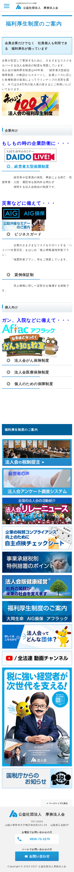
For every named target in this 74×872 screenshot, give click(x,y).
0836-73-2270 (40, 839)
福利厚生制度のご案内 (21, 429)
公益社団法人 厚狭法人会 (40, 7)
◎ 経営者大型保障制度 (28, 166)
